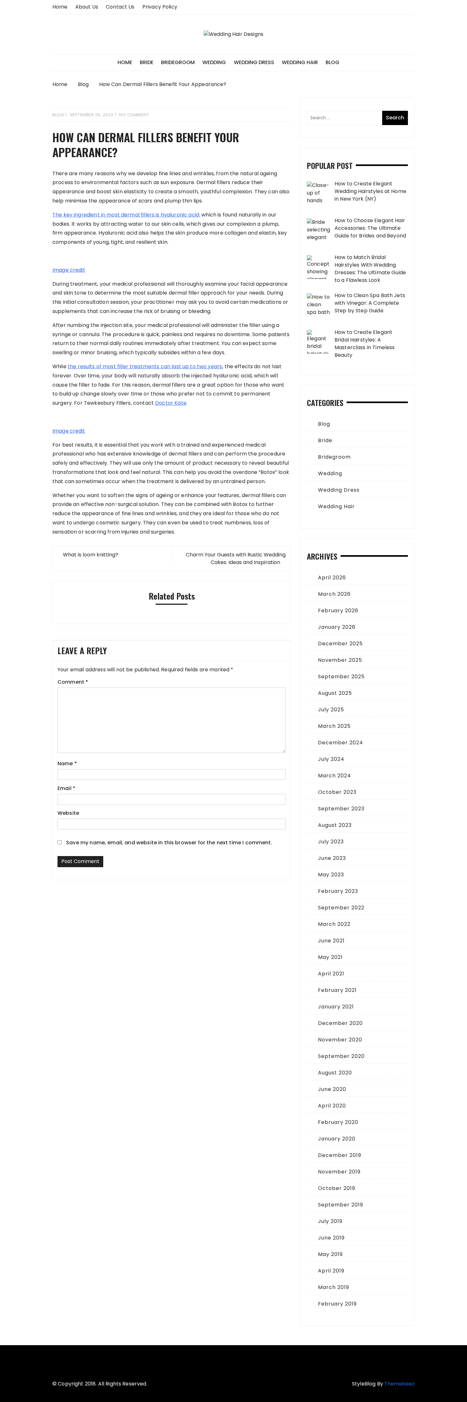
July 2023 (331, 841)
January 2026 (336, 627)
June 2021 (331, 940)
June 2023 (332, 858)
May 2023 (331, 874)
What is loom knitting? (90, 554)
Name (67, 763)
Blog (332, 62)
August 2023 (335, 825)
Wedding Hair (300, 62)
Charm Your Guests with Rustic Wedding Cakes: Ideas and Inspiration (236, 558)
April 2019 (331, 1270)
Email (66, 788)
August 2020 (335, 1072)
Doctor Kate (170, 403)
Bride (146, 62)
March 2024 (334, 775)
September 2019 (340, 1204)
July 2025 (331, 709)
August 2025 (335, 693)
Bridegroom (178, 62)
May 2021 (330, 957)
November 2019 (339, 1171)
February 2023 (338, 891)
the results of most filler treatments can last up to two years (145, 366)
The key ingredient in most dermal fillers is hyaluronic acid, (126, 214)
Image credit (68, 270)
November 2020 (340, 1039)
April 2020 (332, 1105)
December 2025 (340, 643)
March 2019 (333, 1287)
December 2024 (340, 742)
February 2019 (337, 1303)
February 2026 (338, 610)
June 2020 (332, 1089)
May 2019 (330, 1254)
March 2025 (334, 726)
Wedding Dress (254, 62)
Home (60, 6)
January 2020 (336, 1138)
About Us (86, 6)
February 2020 (338, 1122)
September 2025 (341, 676)
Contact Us (120, 6)
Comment (73, 682)
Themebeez (399, 1383)
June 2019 (331, 1237)
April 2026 (332, 577)
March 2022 (334, 924)
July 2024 (331, 759)
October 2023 (337, 792)
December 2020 (340, 1023)
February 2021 (337, 990)
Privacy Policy (159, 6)
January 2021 (336, 1006)
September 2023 (341, 808)
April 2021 (331, 973)
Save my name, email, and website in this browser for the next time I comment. (169, 842)
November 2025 (340, 660)
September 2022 (341, 907)
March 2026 (334, 594)
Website (68, 813)
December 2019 (339, 1155)
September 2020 (341, 1056)
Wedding (214, 62)
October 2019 (336, 1188)
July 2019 (330, 1221)
